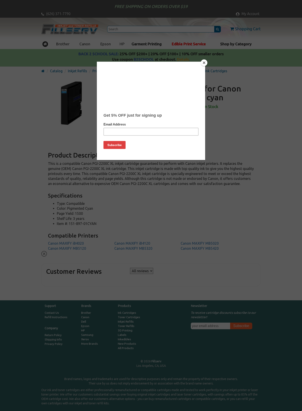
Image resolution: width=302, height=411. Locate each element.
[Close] (204, 62)
